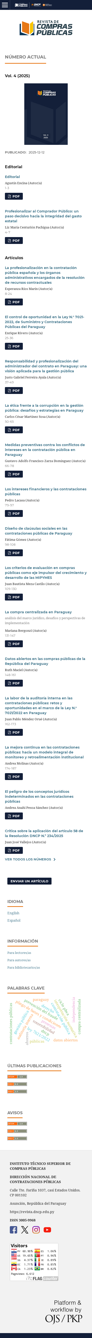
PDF (16, 196)
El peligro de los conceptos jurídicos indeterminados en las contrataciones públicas (39, 796)
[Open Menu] (5, 5)
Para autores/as (19, 960)
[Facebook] (13, 1232)
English (13, 913)
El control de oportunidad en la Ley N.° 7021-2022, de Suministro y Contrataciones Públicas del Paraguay (44, 322)
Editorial (12, 177)
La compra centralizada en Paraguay (45, 617)
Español (13, 920)
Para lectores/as (19, 952)
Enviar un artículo (29, 881)
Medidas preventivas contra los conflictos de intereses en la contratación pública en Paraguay (45, 450)
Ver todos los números (28, 859)
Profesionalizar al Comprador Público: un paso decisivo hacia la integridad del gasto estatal (43, 216)
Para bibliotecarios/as (23, 967)
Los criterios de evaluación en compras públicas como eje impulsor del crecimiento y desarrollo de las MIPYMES (46, 573)
